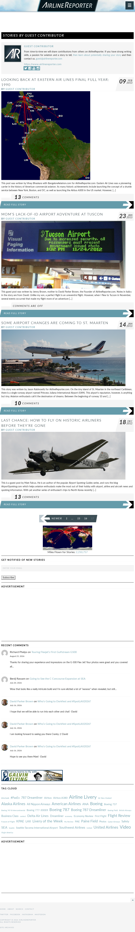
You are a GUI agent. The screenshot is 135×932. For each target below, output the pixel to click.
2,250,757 (82, 552)
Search (19, 909)
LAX (28, 821)
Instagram (27, 914)
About (11, 909)
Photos (102, 821)
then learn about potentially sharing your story (97, 55)
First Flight (100, 816)
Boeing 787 (59, 810)
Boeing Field (113, 810)
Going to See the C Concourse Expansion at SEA (57, 678)
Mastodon (40, 914)
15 (78, 518)
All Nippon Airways (38, 804)
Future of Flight (8, 822)
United (89, 828)
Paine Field (89, 821)
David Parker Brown (21, 701)
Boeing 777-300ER (37, 810)
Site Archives (7, 927)
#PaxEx (15, 797)
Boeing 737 (110, 804)
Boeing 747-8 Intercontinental (13, 810)
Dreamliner (57, 816)
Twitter (4, 914)
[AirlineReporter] (67, 6)
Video (125, 827)
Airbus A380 (60, 798)
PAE (77, 821)
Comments (26, 197)
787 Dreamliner (32, 797)
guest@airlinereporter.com (49, 59)
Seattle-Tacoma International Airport (37, 827)
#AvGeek (5, 798)
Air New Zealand (104, 798)
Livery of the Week (47, 821)
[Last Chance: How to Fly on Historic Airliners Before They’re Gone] (63, 455)
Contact (29, 909)
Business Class (9, 816)
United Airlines (106, 827)
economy (68, 816)
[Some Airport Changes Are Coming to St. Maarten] (63, 357)
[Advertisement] (67, 23)
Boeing (96, 804)
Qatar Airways (114, 822)
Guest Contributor (39, 46)
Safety (125, 821)
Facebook (15, 914)
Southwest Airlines (72, 827)
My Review (68, 822)
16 (85, 518)
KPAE (20, 821)
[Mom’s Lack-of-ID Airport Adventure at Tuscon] (63, 254)
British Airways (125, 810)
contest (23, 816)
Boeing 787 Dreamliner (88, 810)
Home (3, 909)
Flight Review (119, 816)
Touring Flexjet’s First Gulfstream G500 (54, 652)
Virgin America (7, 833)
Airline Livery (83, 797)
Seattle (11, 828)
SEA (4, 827)
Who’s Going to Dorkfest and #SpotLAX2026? (64, 701)
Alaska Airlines (13, 804)
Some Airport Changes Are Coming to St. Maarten (54, 323)
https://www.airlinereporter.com (42, 64)
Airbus (48, 798)
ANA (85, 804)
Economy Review (83, 816)
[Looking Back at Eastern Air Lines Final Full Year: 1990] (45, 135)
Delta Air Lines (38, 816)
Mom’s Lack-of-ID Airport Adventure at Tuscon (52, 214)
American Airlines (66, 804)
